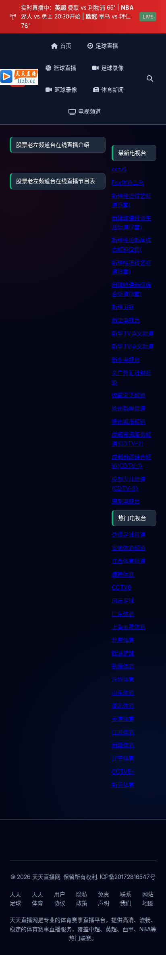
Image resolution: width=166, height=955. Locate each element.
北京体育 (123, 639)
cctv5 (119, 169)
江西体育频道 (128, 561)
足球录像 (112, 67)
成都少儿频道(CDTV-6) (128, 483)
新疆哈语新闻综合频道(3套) (131, 289)
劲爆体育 (123, 666)
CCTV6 (121, 587)
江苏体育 (123, 732)
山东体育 (123, 692)
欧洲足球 (123, 653)
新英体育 (123, 784)
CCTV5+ (123, 771)
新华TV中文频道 (133, 346)
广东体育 (123, 613)
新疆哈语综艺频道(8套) (131, 267)
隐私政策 (81, 898)
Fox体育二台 (128, 182)
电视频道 (89, 111)
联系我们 (125, 898)
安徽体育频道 (128, 547)
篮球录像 (65, 89)
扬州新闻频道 (128, 408)
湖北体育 (123, 705)
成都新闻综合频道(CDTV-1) (131, 461)
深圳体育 (123, 679)
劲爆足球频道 (128, 534)
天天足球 (15, 898)
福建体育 (123, 574)
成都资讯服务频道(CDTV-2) (131, 439)
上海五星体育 (128, 626)
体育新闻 (112, 89)
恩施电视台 (126, 501)
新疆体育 (123, 744)
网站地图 (148, 898)
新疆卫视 (123, 306)
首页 (65, 45)
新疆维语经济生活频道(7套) (131, 222)
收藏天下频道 (128, 394)
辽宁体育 (123, 758)
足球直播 (106, 45)
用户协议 (59, 898)
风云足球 (123, 600)
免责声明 (103, 898)
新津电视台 (126, 320)
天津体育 (123, 718)
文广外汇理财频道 (131, 377)
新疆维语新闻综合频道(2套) (131, 245)
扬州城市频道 (128, 421)
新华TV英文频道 (133, 333)
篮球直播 (65, 67)
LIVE (148, 17)
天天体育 (37, 898)
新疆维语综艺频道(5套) (131, 200)
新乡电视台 (126, 359)
